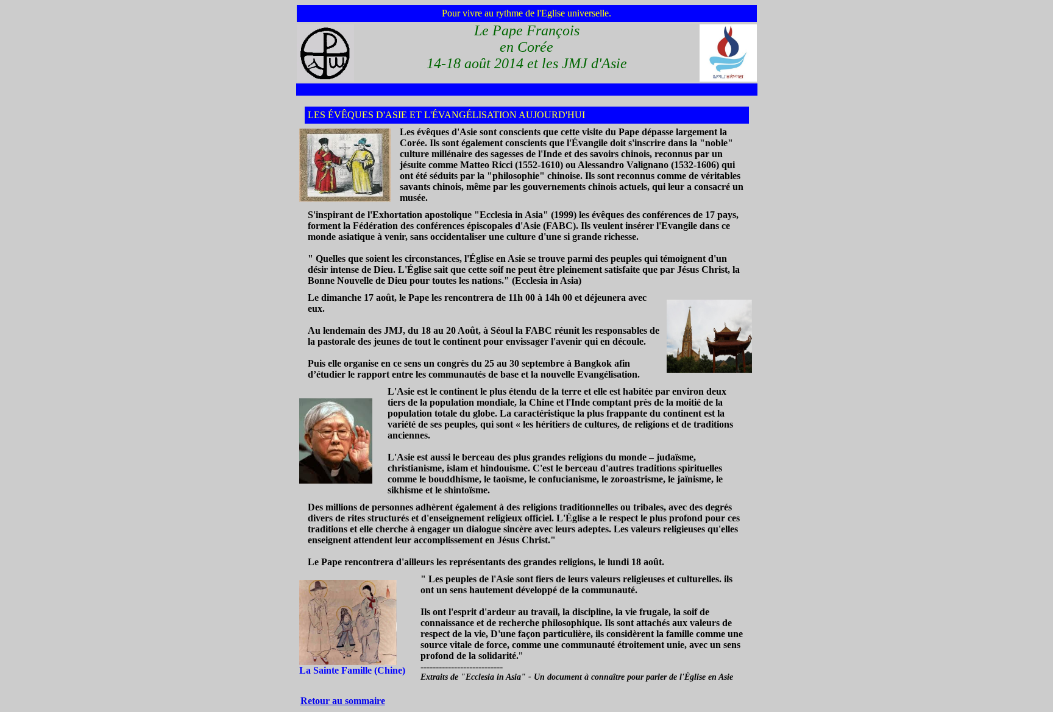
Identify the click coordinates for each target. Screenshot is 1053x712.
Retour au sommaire (342, 701)
